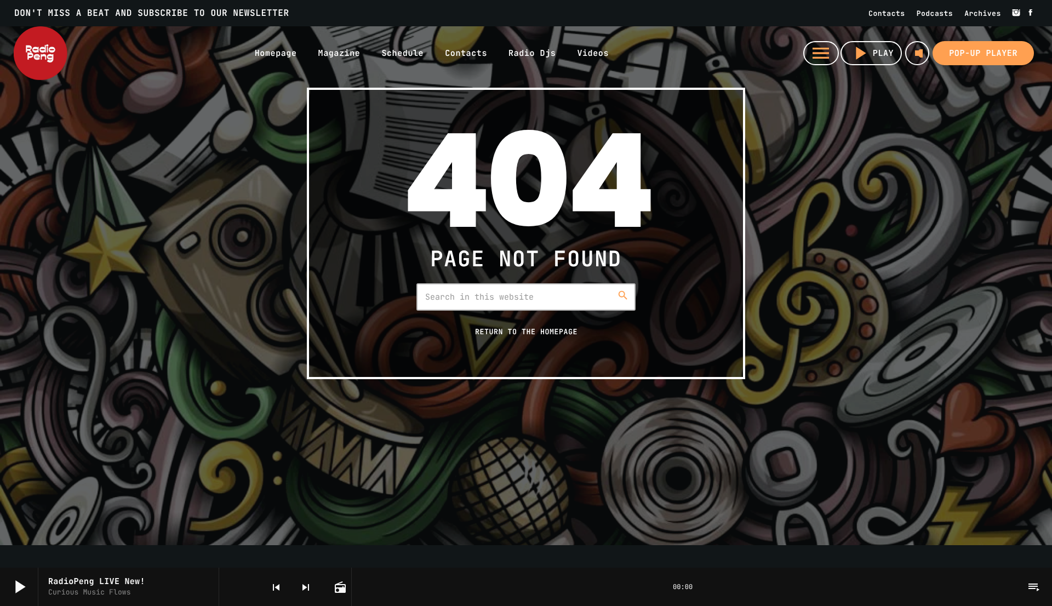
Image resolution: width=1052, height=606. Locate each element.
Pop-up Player (983, 53)
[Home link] (40, 53)
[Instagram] (1016, 13)
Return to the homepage (526, 331)
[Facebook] (1030, 13)
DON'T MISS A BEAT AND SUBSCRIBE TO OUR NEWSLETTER (151, 13)
